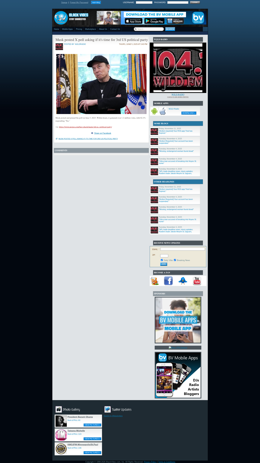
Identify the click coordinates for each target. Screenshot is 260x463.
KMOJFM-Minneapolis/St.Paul (83, 444)
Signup (64, 2)
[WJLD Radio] (177, 91)
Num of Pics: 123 (74, 434)
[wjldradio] (59, 50)
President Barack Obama (80, 417)
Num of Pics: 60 (74, 420)
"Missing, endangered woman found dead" (176, 151)
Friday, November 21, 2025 (170, 129)
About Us (103, 29)
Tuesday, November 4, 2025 (170, 139)
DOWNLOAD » (188, 113)
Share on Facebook (102, 133)
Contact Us (115, 29)
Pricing (79, 29)
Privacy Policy (150, 462)
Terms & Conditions (166, 462)
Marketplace (90, 29)
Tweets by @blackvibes (113, 416)
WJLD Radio (178, 94)
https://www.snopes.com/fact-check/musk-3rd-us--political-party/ (85, 126)
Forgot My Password (79, 2)
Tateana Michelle (76, 430)
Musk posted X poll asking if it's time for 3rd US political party (88, 139)
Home (56, 29)
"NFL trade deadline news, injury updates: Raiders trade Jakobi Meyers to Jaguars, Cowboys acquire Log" (176, 173)
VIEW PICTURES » (92, 425)
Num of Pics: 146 (74, 448)
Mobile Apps (67, 29)
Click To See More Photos (178, 97)
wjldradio (80, 44)
